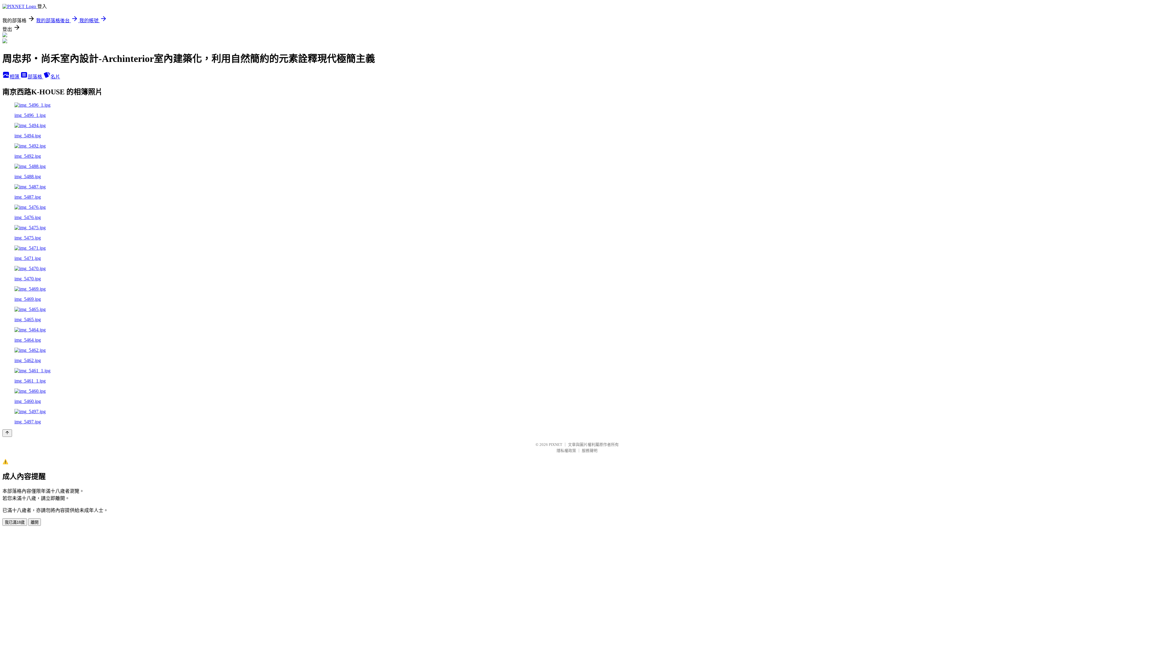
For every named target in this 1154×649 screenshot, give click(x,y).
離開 (34, 522)
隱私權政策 (566, 450)
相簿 (15, 76)
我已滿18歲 (15, 522)
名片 (55, 76)
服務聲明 (589, 450)
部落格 (35, 76)
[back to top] (7, 433)
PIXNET (555, 444)
